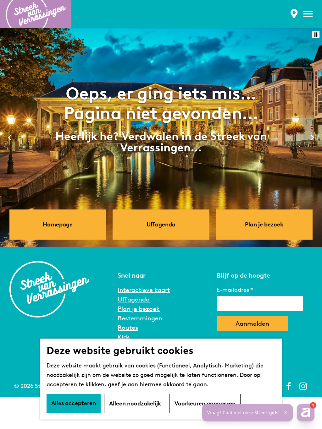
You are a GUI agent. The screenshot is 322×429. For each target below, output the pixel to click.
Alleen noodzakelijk (135, 403)
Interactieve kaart (144, 290)
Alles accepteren (73, 403)
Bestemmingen (140, 318)
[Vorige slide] (10, 137)
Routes (128, 327)
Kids (124, 337)
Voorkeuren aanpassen (205, 403)
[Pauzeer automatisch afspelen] (315, 34)
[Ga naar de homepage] (35, 14)
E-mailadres (233, 289)
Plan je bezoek (139, 308)
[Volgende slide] (312, 137)
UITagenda (134, 299)
